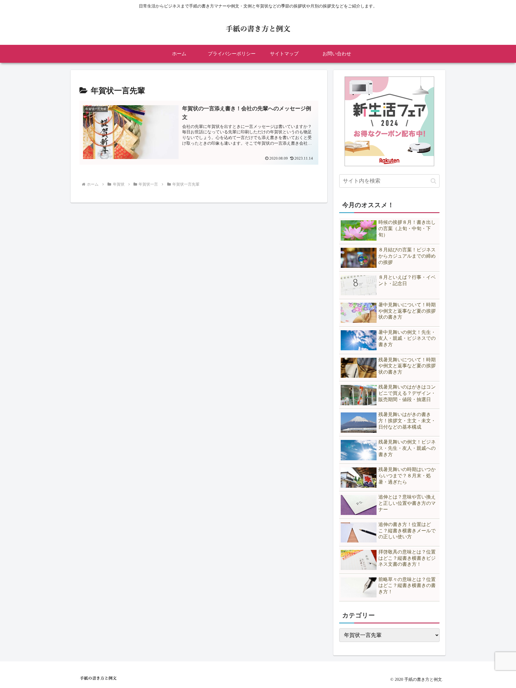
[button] (433, 181)
